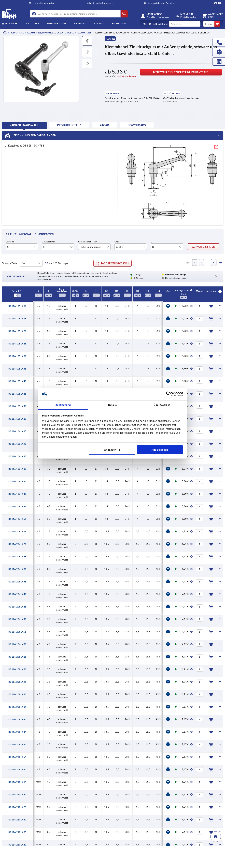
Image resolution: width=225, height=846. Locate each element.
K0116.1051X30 (17, 356)
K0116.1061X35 (17, 481)
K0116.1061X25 (17, 456)
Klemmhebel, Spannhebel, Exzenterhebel (50, 33)
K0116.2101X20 (17, 794)
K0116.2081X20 (17, 669)
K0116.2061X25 (17, 556)
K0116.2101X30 (17, 819)
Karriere (80, 23)
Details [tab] (112, 404)
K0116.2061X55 (17, 631)
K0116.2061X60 (17, 644)
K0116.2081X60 (17, 769)
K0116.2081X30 (17, 694)
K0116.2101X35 (17, 832)
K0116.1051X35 (17, 368)
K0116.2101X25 (17, 807)
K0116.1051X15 (17, 318)
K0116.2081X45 (17, 732)
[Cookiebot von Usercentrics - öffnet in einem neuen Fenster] (168, 393)
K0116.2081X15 (17, 656)
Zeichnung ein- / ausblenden (34, 135)
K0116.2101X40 (17, 844)
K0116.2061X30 (17, 569)
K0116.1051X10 (17, 306)
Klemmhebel (84, 33)
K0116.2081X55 (17, 757)
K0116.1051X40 (17, 381)
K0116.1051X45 (17, 393)
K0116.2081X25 (17, 682)
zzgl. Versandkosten (127, 76)
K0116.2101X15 (17, 782)
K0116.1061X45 (17, 506)
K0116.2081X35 (17, 707)
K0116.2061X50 (17, 619)
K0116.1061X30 (17, 469)
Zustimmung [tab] (63, 404)
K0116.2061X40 (17, 594)
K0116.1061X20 (17, 444)
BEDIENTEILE (17, 33)
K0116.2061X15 (17, 531)
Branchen (119, 23)
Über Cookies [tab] (162, 404)
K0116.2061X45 (17, 606)
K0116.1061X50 (17, 519)
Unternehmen (56, 23)
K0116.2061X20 (17, 544)
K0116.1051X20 (17, 331)
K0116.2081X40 (17, 719)
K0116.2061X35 (17, 581)
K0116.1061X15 (17, 431)
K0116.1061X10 (17, 418)
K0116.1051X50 (17, 406)
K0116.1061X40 (17, 494)
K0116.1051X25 (17, 343)
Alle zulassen (160, 449)
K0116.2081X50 (17, 744)
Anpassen (110, 449)
